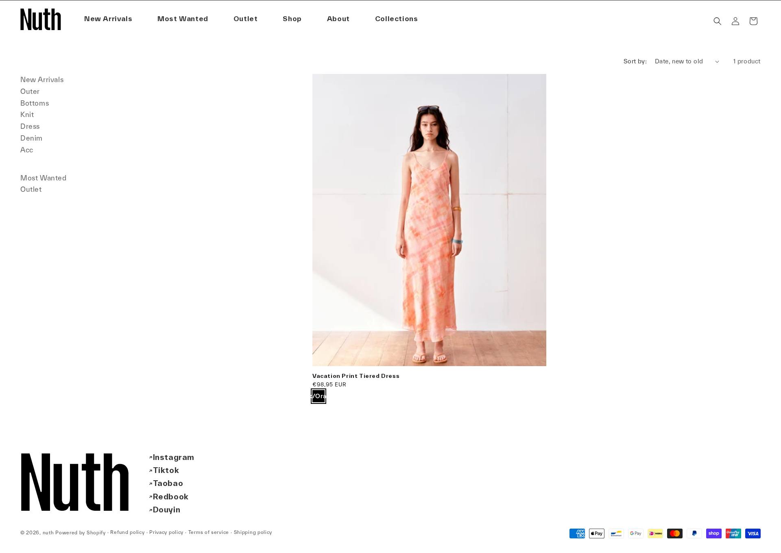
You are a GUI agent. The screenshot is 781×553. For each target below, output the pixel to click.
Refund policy (127, 532)
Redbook (171, 496)
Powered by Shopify (80, 532)
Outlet (31, 189)
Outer (30, 91)
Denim (31, 138)
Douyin (167, 509)
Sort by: (635, 61)
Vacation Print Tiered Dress (355, 376)
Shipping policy (253, 532)
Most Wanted (43, 178)
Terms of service (208, 532)
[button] (338, 19)
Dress (30, 126)
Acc (26, 150)
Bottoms (34, 103)
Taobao (168, 483)
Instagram (173, 457)
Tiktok (166, 470)
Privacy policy (166, 532)
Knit (27, 114)
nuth (48, 532)
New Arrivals (41, 79)
